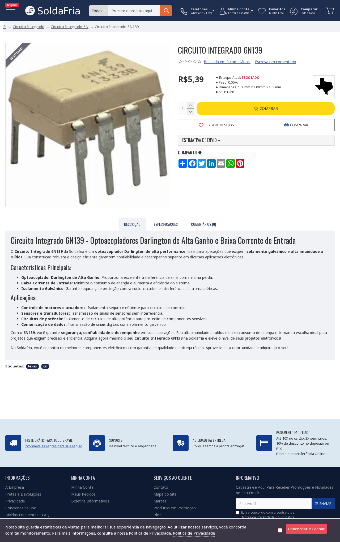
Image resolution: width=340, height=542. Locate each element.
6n (45, 366)
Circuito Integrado (28, 26)
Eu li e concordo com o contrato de (267, 514)
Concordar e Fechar (306, 528)
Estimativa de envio (200, 140)
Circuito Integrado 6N (69, 26)
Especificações (166, 224)
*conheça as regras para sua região (53, 446)
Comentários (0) (203, 224)
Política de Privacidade (194, 533)
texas (32, 366)
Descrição (132, 224)
